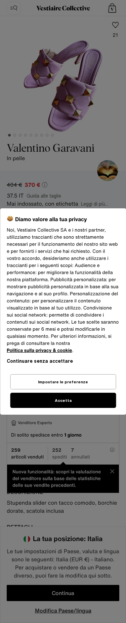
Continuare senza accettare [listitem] (40, 360)
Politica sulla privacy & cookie (39, 350)
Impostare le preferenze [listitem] (63, 382)
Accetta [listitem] (63, 400)
